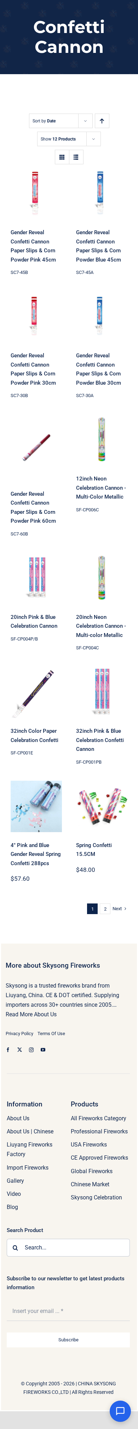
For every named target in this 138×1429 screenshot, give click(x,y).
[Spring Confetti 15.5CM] (101, 806)
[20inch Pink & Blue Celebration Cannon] (36, 578)
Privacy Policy (19, 1033)
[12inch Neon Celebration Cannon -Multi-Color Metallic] (101, 440)
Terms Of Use (51, 1033)
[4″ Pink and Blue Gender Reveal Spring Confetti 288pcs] (36, 806)
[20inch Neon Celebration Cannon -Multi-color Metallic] (101, 578)
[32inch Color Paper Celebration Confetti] (36, 692)
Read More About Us (31, 1014)
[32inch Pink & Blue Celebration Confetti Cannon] (101, 692)
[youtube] (43, 1050)
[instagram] (31, 1050)
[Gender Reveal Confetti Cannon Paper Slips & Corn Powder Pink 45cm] (36, 193)
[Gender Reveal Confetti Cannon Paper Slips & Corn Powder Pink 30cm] (36, 316)
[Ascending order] (102, 121)
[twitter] (19, 1050)
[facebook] (8, 1050)
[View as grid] (62, 157)
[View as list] (76, 157)
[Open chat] (120, 1411)
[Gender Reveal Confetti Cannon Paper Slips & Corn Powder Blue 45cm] (101, 193)
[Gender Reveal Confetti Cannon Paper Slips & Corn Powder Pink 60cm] (36, 447)
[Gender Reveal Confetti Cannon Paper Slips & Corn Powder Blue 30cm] (101, 316)
